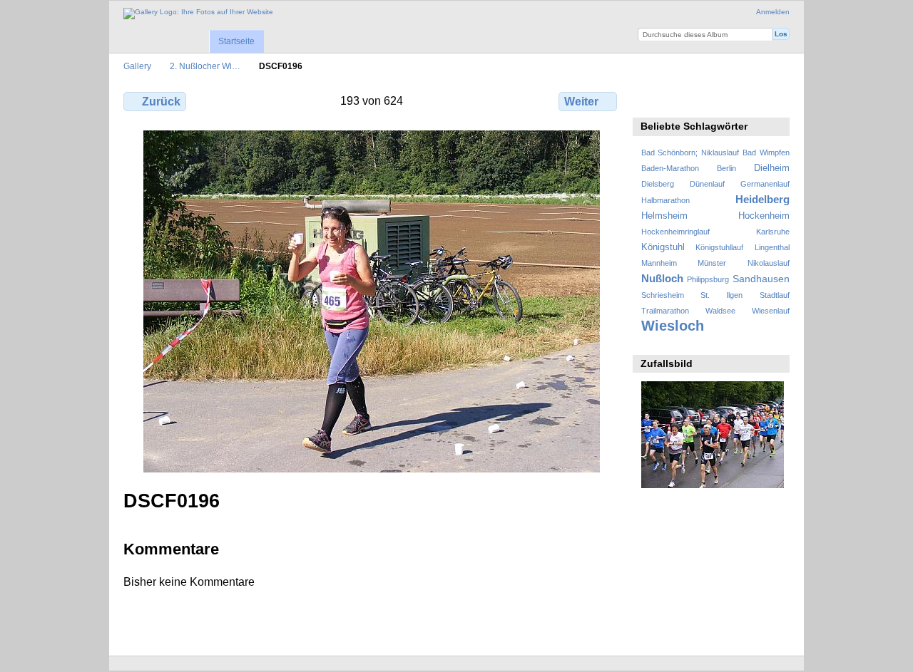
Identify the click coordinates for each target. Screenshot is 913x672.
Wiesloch (672, 326)
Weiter (581, 101)
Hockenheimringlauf (675, 231)
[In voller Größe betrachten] (371, 301)
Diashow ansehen (710, 100)
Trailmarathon (665, 310)
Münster (712, 263)
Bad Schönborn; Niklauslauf (690, 152)
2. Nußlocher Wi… (205, 66)
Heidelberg (762, 199)
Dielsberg (657, 184)
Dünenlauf (707, 184)
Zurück (161, 101)
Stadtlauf (775, 295)
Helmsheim (664, 216)
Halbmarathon (665, 200)
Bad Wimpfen (766, 152)
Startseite (236, 41)
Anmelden (773, 12)
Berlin (726, 168)
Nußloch (662, 278)
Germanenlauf (765, 184)
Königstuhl (663, 247)
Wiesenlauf (771, 310)
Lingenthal (772, 247)
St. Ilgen (721, 295)
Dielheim (772, 168)
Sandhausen (761, 278)
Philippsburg (708, 279)
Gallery (137, 66)
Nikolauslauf (769, 263)
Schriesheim (662, 295)
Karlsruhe (773, 231)
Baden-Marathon (670, 168)
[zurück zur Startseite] (198, 13)
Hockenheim (764, 216)
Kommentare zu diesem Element (679, 100)
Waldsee (720, 310)
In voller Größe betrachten (648, 100)
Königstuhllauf (719, 247)
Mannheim (659, 263)
